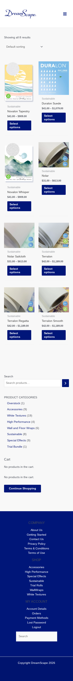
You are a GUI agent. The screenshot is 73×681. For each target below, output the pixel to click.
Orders (36, 613)
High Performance (36, 571)
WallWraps (36, 590)
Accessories (36, 567)
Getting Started (36, 534)
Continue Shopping (22, 488)
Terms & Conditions (36, 548)
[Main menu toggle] (65, 14)
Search (8, 376)
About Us (36, 530)
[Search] (65, 383)
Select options (15, 125)
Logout (36, 627)
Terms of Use (36, 552)
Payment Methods (36, 617)
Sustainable (36, 580)
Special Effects (36, 576)
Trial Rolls (36, 585)
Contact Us (36, 539)
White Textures (36, 594)
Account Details (36, 608)
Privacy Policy (36, 543)
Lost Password (36, 622)
